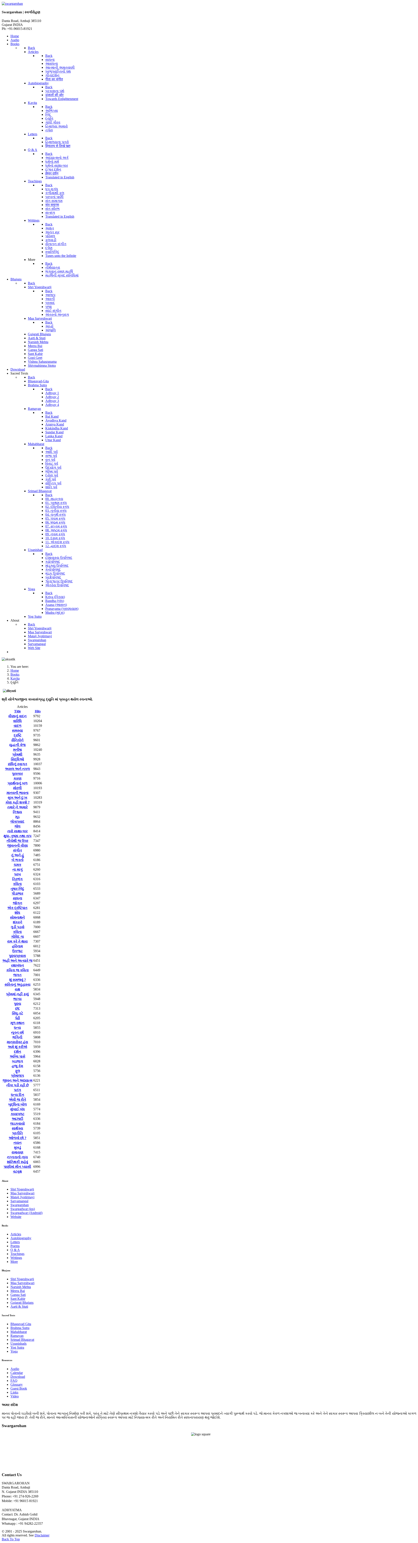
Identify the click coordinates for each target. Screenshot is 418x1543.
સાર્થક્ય (17, 1128)
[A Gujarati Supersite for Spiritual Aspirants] (12, 3)
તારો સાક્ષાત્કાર (17, 831)
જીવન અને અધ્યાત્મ (17, 1080)
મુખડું (17, 1147)
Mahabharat (18, 1332)
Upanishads (18, 1343)
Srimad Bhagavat (22, 1339)
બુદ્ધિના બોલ (17, 1104)
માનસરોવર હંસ (17, 1042)
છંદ (17, 1008)
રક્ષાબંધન (17, 965)
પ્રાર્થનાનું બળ (17, 783)
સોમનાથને (17, 917)
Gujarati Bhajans (22, 1302)
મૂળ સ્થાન (17, 1023)
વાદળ (17, 725)
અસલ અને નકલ (17, 769)
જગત (17, 975)
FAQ (13, 1380)
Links (14, 1392)
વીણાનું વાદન (17, 716)
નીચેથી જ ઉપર (17, 841)
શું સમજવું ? (17, 980)
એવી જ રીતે (17, 1099)
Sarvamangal (19, 1201)
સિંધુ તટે (17, 1013)
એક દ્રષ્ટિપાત (17, 908)
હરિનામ (17, 946)
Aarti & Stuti (19, 1306)
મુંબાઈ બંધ (17, 1109)
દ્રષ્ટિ (17, 735)
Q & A (15, 1250)
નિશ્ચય (17, 812)
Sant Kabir (17, 1299)
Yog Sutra (17, 1347)
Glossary (16, 1384)
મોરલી (17, 788)
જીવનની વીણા (17, 845)
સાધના (17, 898)
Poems (15, 1246)
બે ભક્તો (18, 860)
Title (17, 711)
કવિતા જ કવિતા (17, 970)
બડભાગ (17, 1061)
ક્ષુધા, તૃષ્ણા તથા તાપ (17, 836)
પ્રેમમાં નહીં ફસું (17, 994)
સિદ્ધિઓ (17, 759)
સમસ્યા (17, 730)
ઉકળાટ (17, 951)
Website (15, 1217)
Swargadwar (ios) (22, 1209)
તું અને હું (17, 855)
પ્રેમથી (17, 754)
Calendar (16, 1373)
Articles (15, 1234)
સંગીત (17, 850)
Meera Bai (17, 1291)
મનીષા (17, 749)
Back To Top (11, 1539)
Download (17, 1377)
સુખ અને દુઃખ (17, 797)
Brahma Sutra (19, 1328)
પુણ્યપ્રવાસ (17, 956)
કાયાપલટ (17, 1114)
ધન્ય (17, 1027)
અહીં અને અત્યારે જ (17, 960)
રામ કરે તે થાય (17, 941)
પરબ (17, 874)
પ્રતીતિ (17, 1133)
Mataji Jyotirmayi (22, 1197)
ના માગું (17, 869)
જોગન (17, 903)
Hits (38, 711)
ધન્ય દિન (17, 1095)
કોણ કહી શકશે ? (17, 802)
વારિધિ (17, 721)
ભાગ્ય (17, 999)
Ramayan (17, 1336)
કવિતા (17, 884)
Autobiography (20, 1238)
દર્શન (17, 1051)
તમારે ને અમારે (17, 807)
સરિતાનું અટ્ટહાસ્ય (17, 984)
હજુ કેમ (17, 1066)
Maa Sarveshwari (22, 1193)
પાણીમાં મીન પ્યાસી (17, 1166)
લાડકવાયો (17, 1123)
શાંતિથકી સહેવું (17, 1162)
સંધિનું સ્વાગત (17, 764)
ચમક (17, 864)
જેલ (17, 826)
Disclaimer (42, 1535)
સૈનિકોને (17, 740)
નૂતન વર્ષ (17, 1032)
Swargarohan (19, 1205)
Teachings (17, 1254)
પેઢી (17, 1018)
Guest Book (18, 1388)
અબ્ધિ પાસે (17, 1056)
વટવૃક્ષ (17, 1171)
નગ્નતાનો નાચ (17, 1157)
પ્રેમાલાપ (17, 1075)
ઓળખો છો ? (17, 1138)
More (14, 1261)
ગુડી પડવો (17, 927)
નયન (17, 1143)
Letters (15, 1242)
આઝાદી (17, 1119)
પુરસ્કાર (17, 773)
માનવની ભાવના (18, 793)
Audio (14, 1369)
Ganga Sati (18, 1295)
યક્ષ (17, 989)
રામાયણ (17, 1152)
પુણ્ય (17, 1003)
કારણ (17, 778)
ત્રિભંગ (17, 879)
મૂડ (17, 817)
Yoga (14, 1351)
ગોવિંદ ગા (17, 936)
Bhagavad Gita (20, 1324)
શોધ (17, 912)
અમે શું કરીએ (17, 1047)
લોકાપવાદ (17, 821)
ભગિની (17, 1037)
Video (14, 1396)
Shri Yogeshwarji (22, 1189)
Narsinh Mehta (20, 1287)
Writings (16, 1258)
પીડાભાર (17, 893)
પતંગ (17, 1090)
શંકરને (17, 922)
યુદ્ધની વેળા (17, 745)
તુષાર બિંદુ (17, 888)
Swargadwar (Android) (26, 1213)
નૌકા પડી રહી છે (17, 1085)
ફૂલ (17, 1071)
